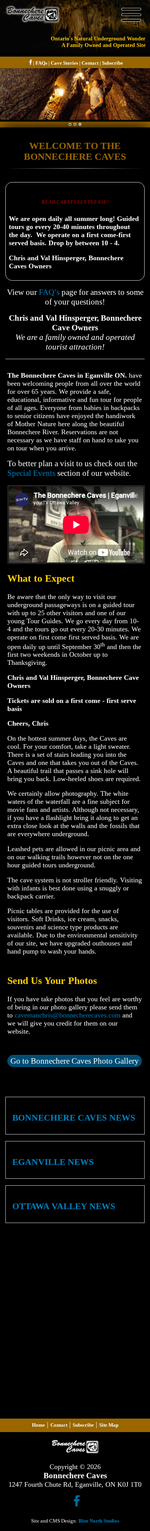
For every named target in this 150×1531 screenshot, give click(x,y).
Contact (90, 63)
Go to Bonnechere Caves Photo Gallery (74, 1061)
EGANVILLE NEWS (53, 1162)
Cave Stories (64, 63)
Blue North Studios (98, 1521)
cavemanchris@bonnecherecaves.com (67, 1015)
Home (38, 1425)
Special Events (31, 473)
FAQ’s (49, 292)
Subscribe (112, 63)
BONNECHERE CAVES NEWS (73, 1118)
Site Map (108, 1425)
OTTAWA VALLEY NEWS (63, 1206)
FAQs (41, 63)
